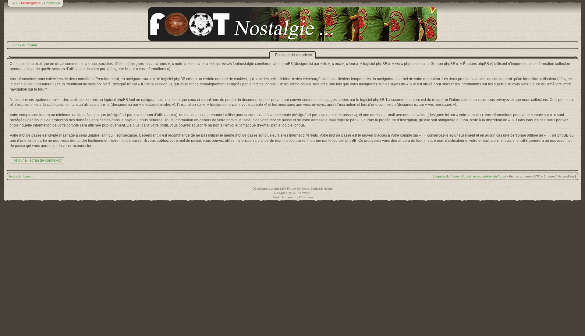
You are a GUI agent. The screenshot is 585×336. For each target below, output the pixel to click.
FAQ (14, 3)
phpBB (279, 188)
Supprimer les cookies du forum (484, 176)
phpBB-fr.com (303, 197)
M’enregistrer (31, 3)
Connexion (52, 3)
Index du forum (24, 45)
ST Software (301, 193)
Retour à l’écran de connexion (37, 160)
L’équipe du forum (446, 176)
